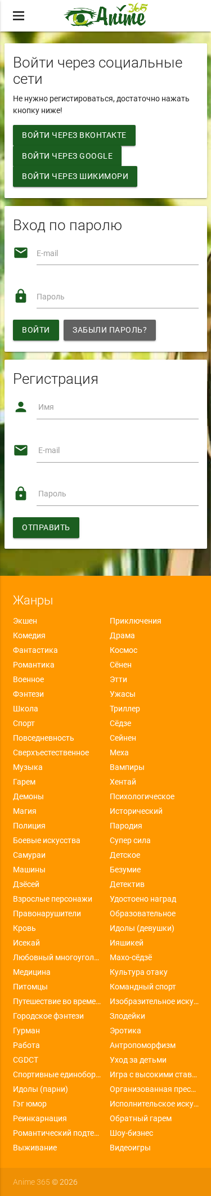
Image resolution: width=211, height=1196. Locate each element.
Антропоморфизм (143, 1045)
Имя (46, 406)
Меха (119, 752)
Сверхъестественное (51, 752)
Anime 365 (31, 1181)
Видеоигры (130, 1147)
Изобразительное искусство (154, 1001)
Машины (29, 869)
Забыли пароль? (110, 329)
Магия (25, 811)
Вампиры (127, 767)
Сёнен (121, 664)
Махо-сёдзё (131, 957)
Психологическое (142, 796)
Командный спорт (143, 986)
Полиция (29, 825)
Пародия (126, 825)
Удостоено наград (143, 898)
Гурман (26, 1030)
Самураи (29, 854)
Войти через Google (67, 155)
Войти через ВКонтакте (74, 135)
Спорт (24, 723)
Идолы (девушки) (142, 928)
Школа (25, 708)
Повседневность (43, 737)
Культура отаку (139, 971)
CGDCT (25, 1059)
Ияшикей (126, 942)
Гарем (24, 781)
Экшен (25, 620)
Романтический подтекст (57, 1132)
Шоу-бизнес (131, 1132)
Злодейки (127, 1015)
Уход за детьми (138, 1059)
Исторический (136, 811)
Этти (118, 679)
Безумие (125, 869)
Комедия (29, 635)
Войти (36, 329)
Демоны (28, 796)
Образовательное (143, 913)
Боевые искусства (46, 840)
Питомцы (30, 986)
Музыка (28, 767)
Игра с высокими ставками (154, 1074)
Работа (26, 1045)
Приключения (135, 620)
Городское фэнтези (48, 1015)
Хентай (123, 781)
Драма (122, 635)
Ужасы (123, 693)
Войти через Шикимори (75, 176)
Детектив (127, 884)
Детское (125, 854)
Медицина (32, 971)
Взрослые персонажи (52, 898)
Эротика (125, 1030)
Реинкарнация (40, 1118)
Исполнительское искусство (154, 1103)
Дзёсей (26, 884)
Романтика (34, 664)
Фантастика (35, 650)
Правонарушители (47, 913)
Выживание (35, 1147)
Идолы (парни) (40, 1089)
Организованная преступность (154, 1089)
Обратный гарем (141, 1118)
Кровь (24, 928)
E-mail (47, 253)
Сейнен (123, 737)
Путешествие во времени (57, 1001)
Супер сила (130, 840)
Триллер (125, 708)
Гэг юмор (30, 1103)
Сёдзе (120, 723)
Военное (28, 679)
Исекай (26, 942)
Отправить (46, 527)
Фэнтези (28, 693)
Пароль (51, 296)
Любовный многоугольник (57, 957)
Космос (123, 650)
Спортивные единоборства (57, 1074)
